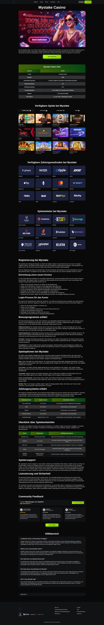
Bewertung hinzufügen (78, 502)
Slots (76, 110)
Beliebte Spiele (25, 110)
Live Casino (42, 110)
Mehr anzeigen (52, 524)
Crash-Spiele (59, 110)
